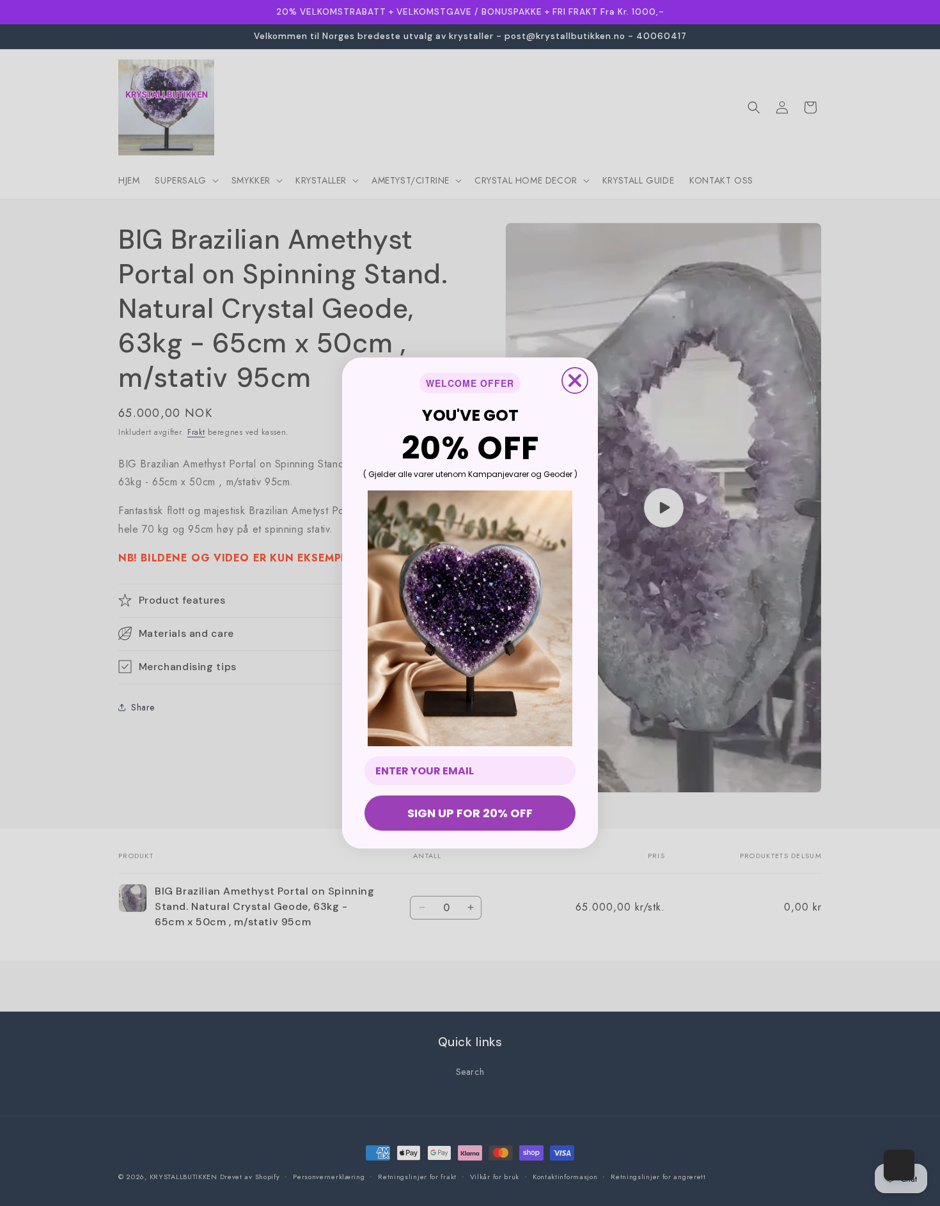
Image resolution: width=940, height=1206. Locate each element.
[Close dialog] (575, 380)
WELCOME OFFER (470, 383)
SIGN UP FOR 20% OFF (470, 813)
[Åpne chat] (899, 1165)
